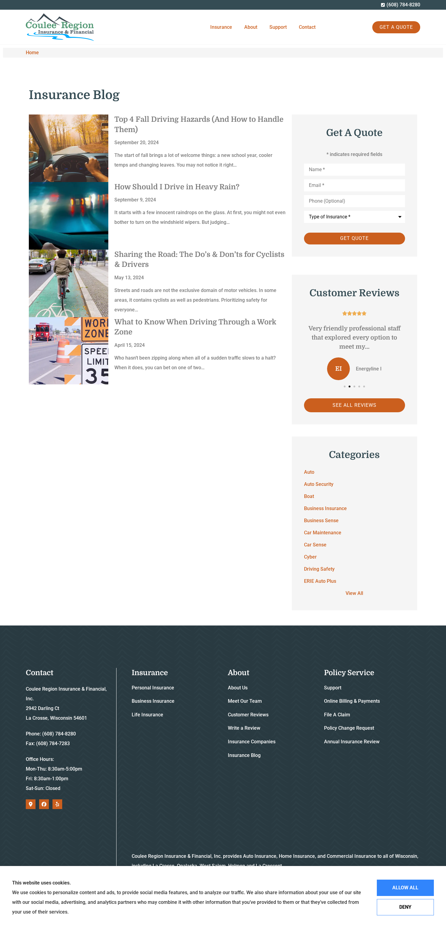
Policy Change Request (349, 728)
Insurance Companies (251, 742)
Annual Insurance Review (352, 742)
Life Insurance (147, 715)
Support (278, 27)
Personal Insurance (153, 688)
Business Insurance (153, 701)
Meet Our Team (245, 701)
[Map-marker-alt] (30, 804)
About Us (238, 688)
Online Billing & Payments (352, 701)
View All (354, 593)
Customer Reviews (248, 715)
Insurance (221, 27)
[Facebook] (44, 804)
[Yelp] (57, 804)
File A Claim (337, 715)
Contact (307, 27)
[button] (345, 386)
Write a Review (244, 728)
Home (32, 52)
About (250, 27)
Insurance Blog (244, 755)
